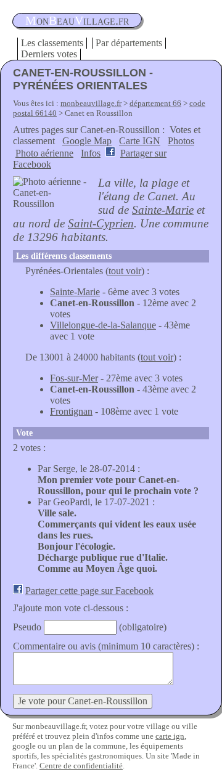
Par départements (129, 43)
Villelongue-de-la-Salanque (103, 325)
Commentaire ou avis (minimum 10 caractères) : (106, 646)
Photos (181, 141)
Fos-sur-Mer (74, 378)
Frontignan (71, 411)
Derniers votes (49, 54)
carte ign (169, 736)
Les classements (52, 43)
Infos (91, 153)
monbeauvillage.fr (90, 103)
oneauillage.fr (77, 20)
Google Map (87, 141)
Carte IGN (139, 141)
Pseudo (27, 627)
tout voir (125, 271)
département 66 (155, 103)
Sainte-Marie (163, 209)
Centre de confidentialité (81, 765)
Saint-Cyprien (101, 223)
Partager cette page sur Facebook (89, 590)
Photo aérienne (44, 153)
